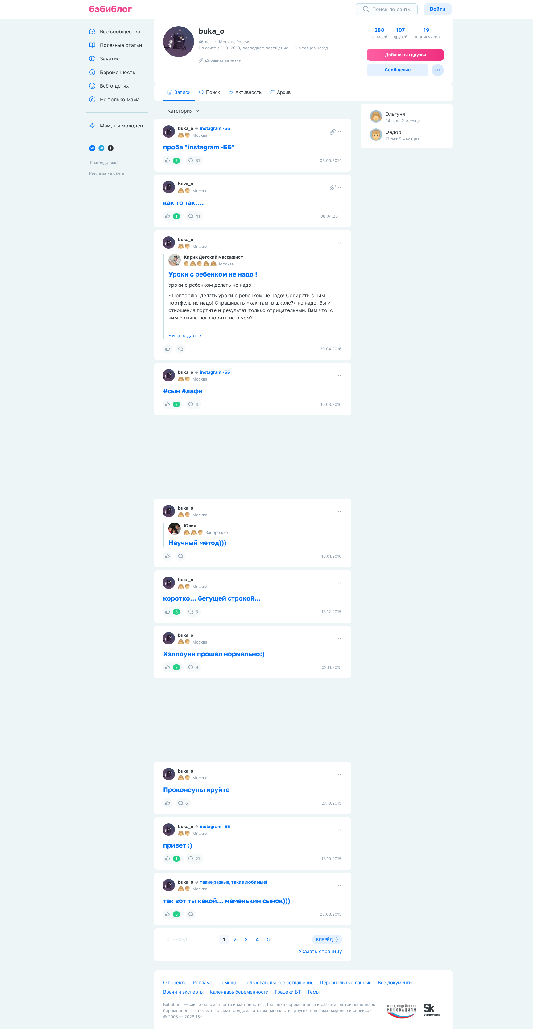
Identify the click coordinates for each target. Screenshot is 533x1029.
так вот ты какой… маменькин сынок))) (226, 901)
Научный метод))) (197, 543)
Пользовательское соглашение (278, 982)
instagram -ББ (215, 128)
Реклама (202, 982)
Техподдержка (103, 162)
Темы (313, 992)
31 (198, 160)
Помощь (227, 982)
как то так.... (183, 202)
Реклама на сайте (106, 173)
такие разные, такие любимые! (233, 882)
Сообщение (398, 69)
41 (198, 216)
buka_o (185, 128)
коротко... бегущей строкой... (212, 598)
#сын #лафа (182, 391)
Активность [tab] (248, 92)
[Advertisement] (407, 250)
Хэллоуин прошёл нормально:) (214, 654)
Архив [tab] (284, 92)
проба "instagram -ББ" (199, 147)
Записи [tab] (182, 92)
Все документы (395, 982)
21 (198, 858)
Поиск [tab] (213, 92)
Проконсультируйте (196, 789)
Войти (437, 9)
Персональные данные (346, 982)
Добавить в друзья (405, 54)
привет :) (177, 845)
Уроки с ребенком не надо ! (212, 274)
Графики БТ (288, 992)
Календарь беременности (239, 992)
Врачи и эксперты (183, 992)
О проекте (175, 982)
